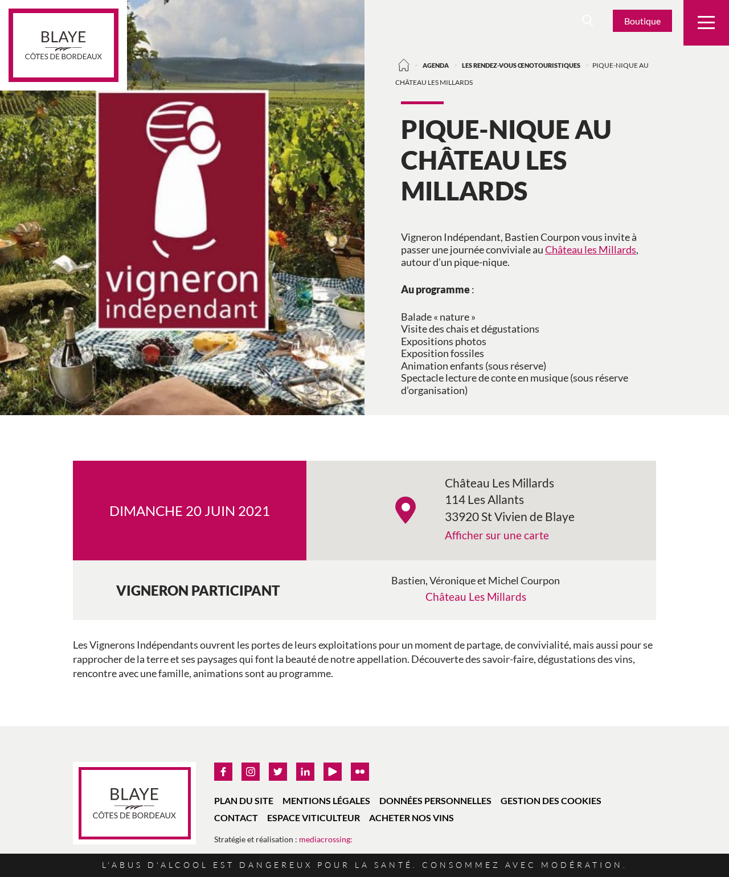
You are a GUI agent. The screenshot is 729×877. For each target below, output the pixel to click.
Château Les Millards (475, 596)
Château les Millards (590, 250)
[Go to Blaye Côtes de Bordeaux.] (404, 64)
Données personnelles (435, 800)
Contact (236, 817)
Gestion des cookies (551, 800)
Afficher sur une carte (497, 535)
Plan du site (243, 800)
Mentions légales (326, 800)
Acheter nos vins (411, 817)
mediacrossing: (326, 839)
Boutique (642, 20)
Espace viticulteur (313, 817)
